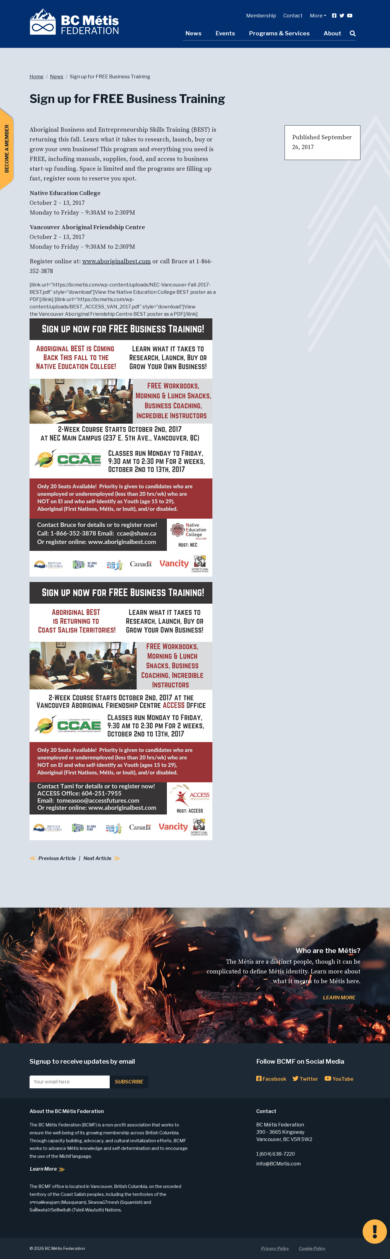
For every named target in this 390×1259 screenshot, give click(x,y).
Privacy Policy (275, 1248)
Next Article (97, 858)
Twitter (308, 1079)
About (332, 33)
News (193, 33)
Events (225, 33)
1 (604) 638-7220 (275, 1154)
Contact (293, 16)
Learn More (339, 998)
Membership (261, 16)
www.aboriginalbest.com (116, 261)
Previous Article (57, 858)
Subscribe (129, 1082)
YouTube (342, 1079)
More (316, 16)
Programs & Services (279, 33)
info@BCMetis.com (278, 1164)
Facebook (274, 1079)
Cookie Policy (312, 1248)
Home (37, 77)
